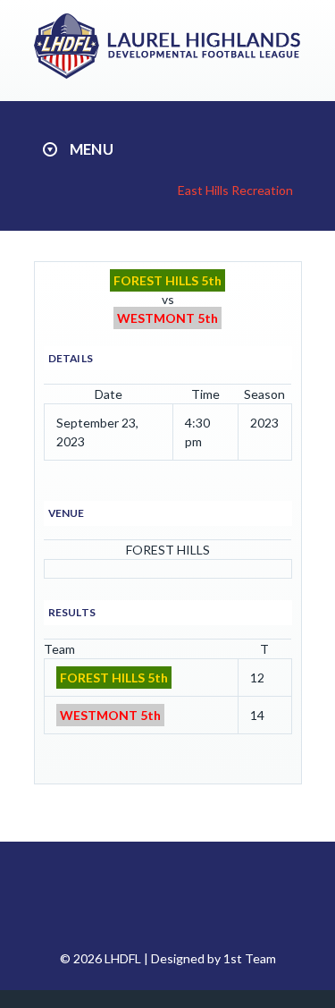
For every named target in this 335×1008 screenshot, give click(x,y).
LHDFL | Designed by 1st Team (190, 958)
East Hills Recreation (235, 190)
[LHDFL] (170, 73)
